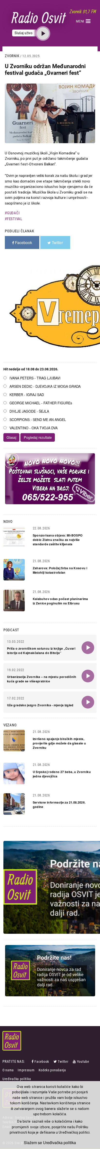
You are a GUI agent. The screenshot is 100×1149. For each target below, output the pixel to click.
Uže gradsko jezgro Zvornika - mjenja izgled (40, 705)
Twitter (63, 1061)
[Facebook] (33, 1061)
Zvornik (12, 56)
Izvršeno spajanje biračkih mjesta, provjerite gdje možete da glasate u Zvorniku (59, 743)
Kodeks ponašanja (52, 1070)
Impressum (26, 1070)
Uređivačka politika (16, 1079)
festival (14, 219)
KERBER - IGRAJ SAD (26, 394)
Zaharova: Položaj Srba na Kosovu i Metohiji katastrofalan (60, 570)
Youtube (83, 1061)
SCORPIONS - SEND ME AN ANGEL (37, 419)
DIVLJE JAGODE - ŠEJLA (29, 411)
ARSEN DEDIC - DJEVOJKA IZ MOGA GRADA (45, 386)
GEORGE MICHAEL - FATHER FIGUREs (40, 402)
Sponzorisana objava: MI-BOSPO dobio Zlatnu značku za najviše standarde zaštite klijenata (58, 539)
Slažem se (33, 1143)
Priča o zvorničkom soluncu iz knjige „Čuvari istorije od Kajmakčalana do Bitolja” (41, 650)
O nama (8, 1070)
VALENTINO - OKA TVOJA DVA (33, 427)
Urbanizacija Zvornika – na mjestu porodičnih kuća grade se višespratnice (41, 679)
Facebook (41, 1061)
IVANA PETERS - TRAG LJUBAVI (34, 378)
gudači (13, 213)
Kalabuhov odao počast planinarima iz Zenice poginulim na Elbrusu (60, 601)
